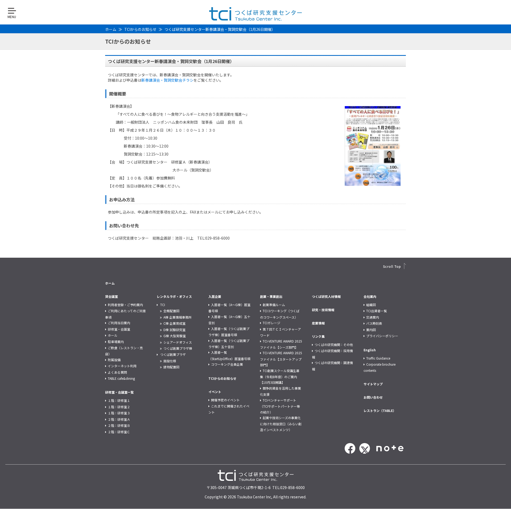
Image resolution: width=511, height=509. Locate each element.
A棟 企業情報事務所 (177, 317)
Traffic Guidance (378, 358)
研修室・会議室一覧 (119, 392)
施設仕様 (169, 360)
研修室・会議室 (119, 329)
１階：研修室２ (119, 406)
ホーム (110, 29)
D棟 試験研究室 (174, 329)
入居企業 (214, 296)
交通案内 (372, 317)
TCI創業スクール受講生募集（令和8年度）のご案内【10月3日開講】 (279, 376)
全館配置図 (171, 310)
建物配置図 (171, 367)
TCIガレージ (271, 322)
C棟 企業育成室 (174, 323)
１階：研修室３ (119, 413)
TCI (162, 304)
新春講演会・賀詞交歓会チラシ (167, 80)
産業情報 (318, 323)
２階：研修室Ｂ (119, 425)
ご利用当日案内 (119, 322)
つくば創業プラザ (173, 354)
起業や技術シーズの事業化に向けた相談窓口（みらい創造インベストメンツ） (281, 423)
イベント (214, 391)
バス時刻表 (374, 323)
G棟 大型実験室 (174, 335)
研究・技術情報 (323, 309)
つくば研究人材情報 (326, 296)
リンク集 (318, 336)
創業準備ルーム (274, 304)
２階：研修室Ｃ (119, 431)
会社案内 (370, 296)
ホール (112, 335)
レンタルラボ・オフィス (174, 296)
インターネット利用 (122, 366)
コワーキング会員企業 (227, 364)
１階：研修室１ (119, 400)
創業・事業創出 (271, 296)
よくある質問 (117, 372)
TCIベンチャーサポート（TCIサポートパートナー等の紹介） (280, 406)
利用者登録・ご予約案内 (125, 304)
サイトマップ (373, 384)
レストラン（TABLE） (380, 410)
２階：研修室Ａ (119, 419)
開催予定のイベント (225, 400)
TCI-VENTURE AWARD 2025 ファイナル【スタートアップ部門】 (281, 359)
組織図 (371, 304)
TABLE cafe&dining (121, 378)
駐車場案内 (116, 341)
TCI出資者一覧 (376, 310)
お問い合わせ (373, 397)
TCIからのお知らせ (140, 29)
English (370, 350)
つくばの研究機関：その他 (334, 344)
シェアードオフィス (177, 342)
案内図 (371, 329)
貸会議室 (111, 296)
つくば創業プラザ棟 (177, 348)
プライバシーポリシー (382, 335)
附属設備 (114, 359)
